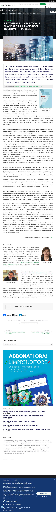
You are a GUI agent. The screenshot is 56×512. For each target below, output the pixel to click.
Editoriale (49, 442)
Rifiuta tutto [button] (44, 496)
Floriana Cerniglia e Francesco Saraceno (23, 306)
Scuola (47, 450)
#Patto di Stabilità (19, 86)
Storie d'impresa (31, 451)
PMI (47, 447)
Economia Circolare (42, 442)
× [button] (54, 479)
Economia (15, 320)
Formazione (25, 444)
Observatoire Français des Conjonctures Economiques (37, 273)
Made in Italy (44, 445)
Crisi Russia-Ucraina (7, 442)
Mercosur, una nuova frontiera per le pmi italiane (19, 421)
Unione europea (19, 453)
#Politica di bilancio (31, 86)
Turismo (46, 451)
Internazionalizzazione (29, 445)
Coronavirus (38, 440)
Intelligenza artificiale (16, 445)
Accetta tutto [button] (43, 493)
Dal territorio (27, 442)
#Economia (8, 20)
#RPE (40, 86)
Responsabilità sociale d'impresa (26, 450)
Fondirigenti (18, 444)
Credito (47, 440)
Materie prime (13, 448)
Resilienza (17, 450)
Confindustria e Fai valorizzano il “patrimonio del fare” (21, 425)
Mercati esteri (22, 448)
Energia (5, 444)
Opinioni (30, 448)
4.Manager (6, 440)
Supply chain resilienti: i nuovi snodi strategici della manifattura (24, 412)
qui (51, 237)
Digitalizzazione (36, 442)
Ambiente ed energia (13, 440)
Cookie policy (22, 495)
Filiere (14, 444)
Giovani (32, 444)
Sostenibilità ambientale (16, 451)
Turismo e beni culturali (8, 453)
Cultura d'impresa (17, 442)
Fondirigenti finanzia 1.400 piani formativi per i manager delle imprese (26, 429)
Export (10, 444)
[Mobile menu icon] (54, 5)
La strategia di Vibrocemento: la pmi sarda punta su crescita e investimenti (24, 416)
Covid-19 (43, 440)
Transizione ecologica (41, 451)
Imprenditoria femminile (40, 444)
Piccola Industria (39, 448)
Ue (13, 453)
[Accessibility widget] (2, 506)
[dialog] (28, 495)
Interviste (38, 445)
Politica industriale (9, 450)
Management (7, 448)
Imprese (47, 444)
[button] (19, 510)
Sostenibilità (7, 451)
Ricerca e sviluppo (39, 450)
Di (29, 320)
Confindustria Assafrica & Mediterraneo (26, 440)
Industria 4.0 (6, 445)
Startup (24, 451)
